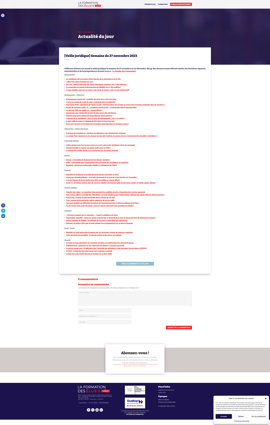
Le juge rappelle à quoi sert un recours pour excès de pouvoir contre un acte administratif (97, 90)
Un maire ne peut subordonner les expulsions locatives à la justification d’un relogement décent (100, 243)
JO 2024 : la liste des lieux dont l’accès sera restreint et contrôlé (89, 251)
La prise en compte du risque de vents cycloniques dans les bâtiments (90, 102)
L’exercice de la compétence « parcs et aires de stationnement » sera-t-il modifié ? (95, 118)
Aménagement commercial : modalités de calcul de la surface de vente (91, 99)
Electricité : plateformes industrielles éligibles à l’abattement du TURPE (91, 165)
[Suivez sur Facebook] (88, 410)
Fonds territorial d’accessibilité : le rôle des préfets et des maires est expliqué (93, 235)
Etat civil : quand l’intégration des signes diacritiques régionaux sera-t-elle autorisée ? (96, 84)
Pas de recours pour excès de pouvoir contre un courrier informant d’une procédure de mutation (100, 206)
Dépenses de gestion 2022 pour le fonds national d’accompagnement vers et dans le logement (99, 223)
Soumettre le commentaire (179, 327)
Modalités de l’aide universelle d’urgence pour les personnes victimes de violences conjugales (99, 232)
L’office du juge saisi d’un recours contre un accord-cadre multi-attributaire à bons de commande (100, 145)
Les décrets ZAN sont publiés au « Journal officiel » (84, 110)
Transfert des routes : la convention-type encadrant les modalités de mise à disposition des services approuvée (105, 192)
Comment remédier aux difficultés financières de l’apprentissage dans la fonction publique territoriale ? (102, 203)
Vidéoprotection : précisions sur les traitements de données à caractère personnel (95, 246)
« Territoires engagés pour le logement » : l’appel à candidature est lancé (92, 215)
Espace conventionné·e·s (166, 390)
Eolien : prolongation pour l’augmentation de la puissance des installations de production (97, 163)
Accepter (224, 416)
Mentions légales (163, 399)
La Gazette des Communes (123, 71)
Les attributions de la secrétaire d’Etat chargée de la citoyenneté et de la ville (93, 79)
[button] (2, 15)
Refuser (241, 416)
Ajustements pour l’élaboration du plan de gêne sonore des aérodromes (91, 113)
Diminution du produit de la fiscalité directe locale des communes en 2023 (92, 175)
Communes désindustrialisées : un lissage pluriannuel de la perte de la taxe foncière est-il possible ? (101, 177)
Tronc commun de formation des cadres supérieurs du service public (90, 200)
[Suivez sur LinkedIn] (97, 410)
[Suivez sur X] (92, 410)
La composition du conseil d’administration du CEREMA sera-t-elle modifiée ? (93, 87)
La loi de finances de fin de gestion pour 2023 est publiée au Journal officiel (93, 180)
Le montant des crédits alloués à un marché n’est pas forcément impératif (92, 150)
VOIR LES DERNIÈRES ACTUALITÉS (135, 264)
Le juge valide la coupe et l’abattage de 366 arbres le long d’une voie (90, 121)
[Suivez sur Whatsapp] (101, 410)
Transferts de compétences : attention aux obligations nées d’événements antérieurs (96, 133)
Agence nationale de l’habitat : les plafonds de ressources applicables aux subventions (96, 220)
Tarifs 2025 (162, 392)
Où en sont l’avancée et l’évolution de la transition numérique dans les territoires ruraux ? (97, 124)
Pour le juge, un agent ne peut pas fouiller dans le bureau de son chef (90, 197)
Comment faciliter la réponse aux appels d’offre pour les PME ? (88, 148)
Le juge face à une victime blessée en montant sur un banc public (89, 254)
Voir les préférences (258, 416)
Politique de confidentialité (241, 421)
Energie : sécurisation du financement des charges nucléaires (88, 160)
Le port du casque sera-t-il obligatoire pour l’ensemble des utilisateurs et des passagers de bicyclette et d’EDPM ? (106, 248)
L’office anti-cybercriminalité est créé (79, 82)
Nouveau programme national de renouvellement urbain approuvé (89, 116)
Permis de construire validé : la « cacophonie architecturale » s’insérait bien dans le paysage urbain (101, 107)
